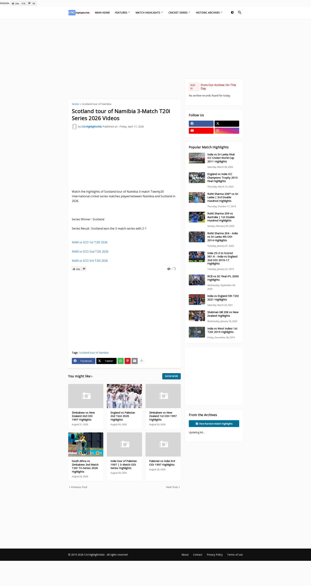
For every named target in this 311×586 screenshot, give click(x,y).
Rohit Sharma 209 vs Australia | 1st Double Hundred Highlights (221, 217)
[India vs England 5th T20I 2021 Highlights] (197, 299)
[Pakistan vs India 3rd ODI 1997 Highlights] (163, 444)
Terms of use (235, 554)
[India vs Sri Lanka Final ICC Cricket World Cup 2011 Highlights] (197, 158)
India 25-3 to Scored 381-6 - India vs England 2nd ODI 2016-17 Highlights (222, 258)
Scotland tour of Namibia (96, 104)
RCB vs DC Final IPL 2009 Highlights (223, 278)
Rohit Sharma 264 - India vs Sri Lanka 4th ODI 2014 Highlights (222, 237)
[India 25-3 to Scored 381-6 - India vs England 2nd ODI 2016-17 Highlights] (197, 256)
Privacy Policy (215, 554)
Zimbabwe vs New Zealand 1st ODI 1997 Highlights (163, 416)
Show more (171, 376)
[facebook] (201, 124)
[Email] (135, 361)
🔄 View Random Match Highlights (214, 423)
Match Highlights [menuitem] (148, 12)
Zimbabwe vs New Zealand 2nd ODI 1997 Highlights (83, 416)
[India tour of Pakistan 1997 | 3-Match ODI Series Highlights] (124, 444)
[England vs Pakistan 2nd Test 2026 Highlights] (124, 396)
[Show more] (142, 361)
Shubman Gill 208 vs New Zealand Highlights (222, 313)
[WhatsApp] (121, 361)
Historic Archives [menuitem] (208, 12)
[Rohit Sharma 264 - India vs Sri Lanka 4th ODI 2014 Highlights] (197, 237)
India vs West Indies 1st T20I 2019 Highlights (222, 330)
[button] (232, 13)
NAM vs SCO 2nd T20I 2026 (90, 251)
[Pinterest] (128, 361)
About (185, 554)
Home (75, 104)
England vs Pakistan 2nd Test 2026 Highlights (123, 416)
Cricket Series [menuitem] (178, 12)
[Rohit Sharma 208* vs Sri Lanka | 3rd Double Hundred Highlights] (197, 197)
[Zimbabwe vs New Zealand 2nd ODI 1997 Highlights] (85, 396)
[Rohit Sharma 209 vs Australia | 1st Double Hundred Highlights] (197, 217)
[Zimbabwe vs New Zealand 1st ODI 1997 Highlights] (163, 396)
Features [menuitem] (121, 12)
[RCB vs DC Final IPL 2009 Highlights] (197, 280)
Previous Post (79, 487)
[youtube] (201, 131)
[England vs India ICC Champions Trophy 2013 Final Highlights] (197, 177)
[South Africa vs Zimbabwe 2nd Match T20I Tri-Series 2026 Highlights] (85, 444)
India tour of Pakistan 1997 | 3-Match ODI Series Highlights (124, 464)
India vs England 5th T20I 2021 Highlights (223, 297)
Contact (197, 554)
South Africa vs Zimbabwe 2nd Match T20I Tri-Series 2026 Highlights (85, 466)
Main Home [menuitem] (102, 12)
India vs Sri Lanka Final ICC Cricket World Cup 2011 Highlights (221, 158)
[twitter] (227, 124)
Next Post (172, 487)
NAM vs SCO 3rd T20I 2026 (90, 261)
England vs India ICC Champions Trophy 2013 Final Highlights (222, 177)
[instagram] (227, 131)
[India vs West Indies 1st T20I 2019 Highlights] (197, 332)
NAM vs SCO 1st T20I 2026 (89, 242)
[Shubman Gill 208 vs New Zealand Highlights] (197, 315)
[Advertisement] (155, 48)
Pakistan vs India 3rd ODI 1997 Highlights (162, 462)
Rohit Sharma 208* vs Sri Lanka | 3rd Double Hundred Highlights (222, 197)
